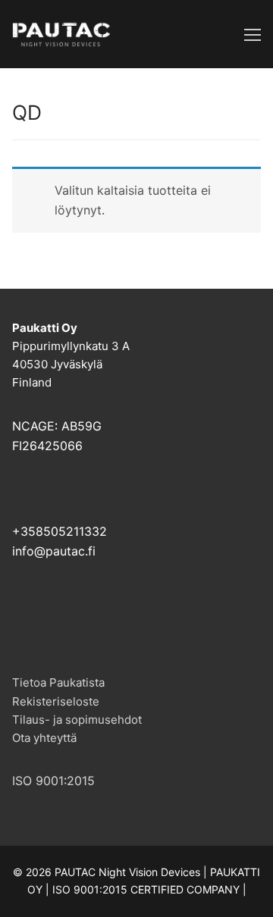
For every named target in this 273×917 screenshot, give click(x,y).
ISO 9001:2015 (53, 780)
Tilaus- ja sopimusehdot (77, 719)
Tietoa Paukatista (58, 682)
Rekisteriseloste (55, 701)
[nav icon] (252, 34)
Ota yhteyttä (44, 738)
